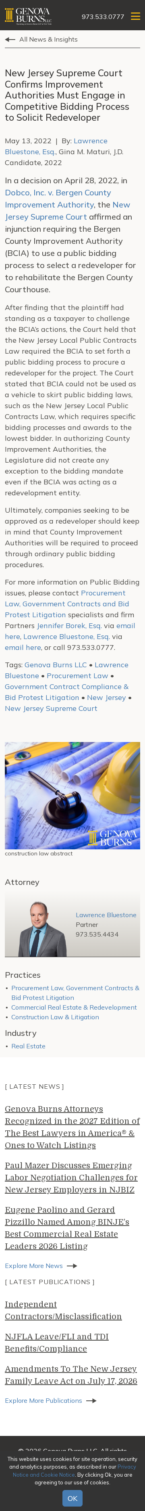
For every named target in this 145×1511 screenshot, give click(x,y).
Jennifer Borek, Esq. (69, 625)
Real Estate (28, 1046)
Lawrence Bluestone (106, 915)
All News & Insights (48, 39)
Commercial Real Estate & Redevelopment (74, 1007)
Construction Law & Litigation (55, 1017)
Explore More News (34, 1266)
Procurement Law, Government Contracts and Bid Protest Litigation (67, 603)
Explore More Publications (43, 1400)
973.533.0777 (103, 17)
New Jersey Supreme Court (51, 708)
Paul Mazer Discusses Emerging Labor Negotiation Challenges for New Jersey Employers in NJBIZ (71, 1178)
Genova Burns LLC (56, 664)
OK (72, 1498)
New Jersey (106, 697)
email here (23, 647)
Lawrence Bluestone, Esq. (66, 636)
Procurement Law (77, 675)
